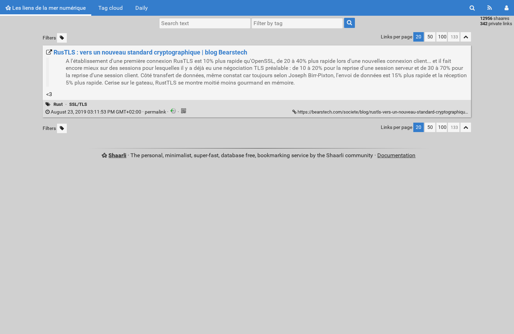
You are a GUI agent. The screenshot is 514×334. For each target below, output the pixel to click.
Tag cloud (110, 8)
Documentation (396, 155)
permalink (108, 112)
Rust (58, 104)
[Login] (506, 8)
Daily (141, 8)
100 (442, 37)
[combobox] (297, 23)
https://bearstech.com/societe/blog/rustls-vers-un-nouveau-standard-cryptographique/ (383, 112)
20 (418, 37)
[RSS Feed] (490, 8)
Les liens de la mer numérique (48, 8)
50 (430, 37)
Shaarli (117, 155)
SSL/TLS (78, 104)
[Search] (472, 8)
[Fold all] (466, 37)
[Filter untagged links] (62, 38)
